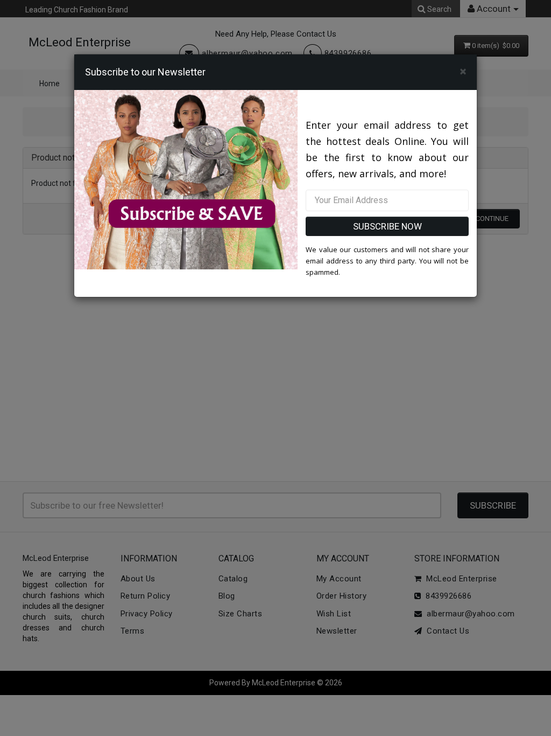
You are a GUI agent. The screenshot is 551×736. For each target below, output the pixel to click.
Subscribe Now (387, 226)
